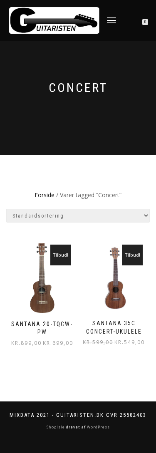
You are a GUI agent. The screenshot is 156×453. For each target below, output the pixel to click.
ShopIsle (56, 427)
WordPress (98, 427)
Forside (44, 195)
